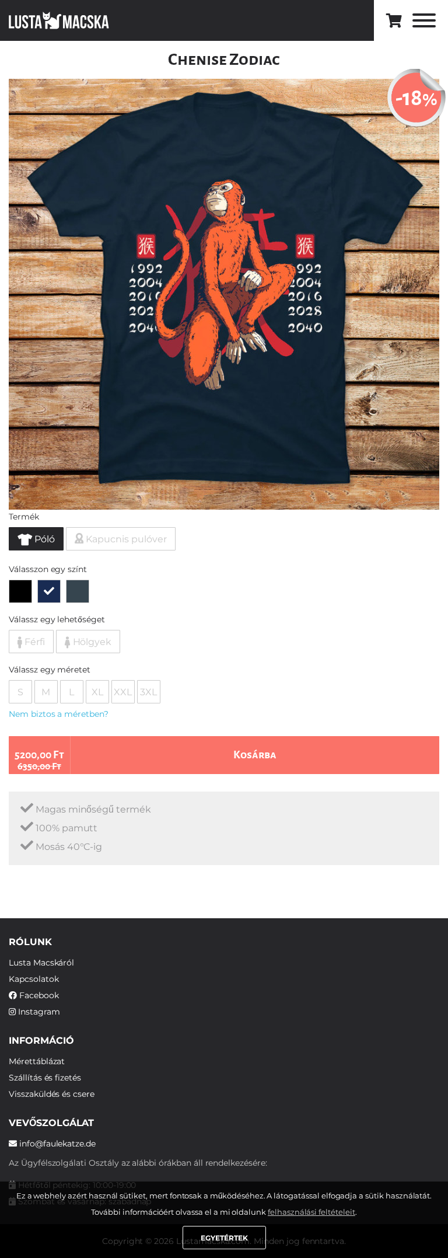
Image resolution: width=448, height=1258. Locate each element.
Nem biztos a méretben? (58, 714)
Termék (24, 516)
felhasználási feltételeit (311, 1212)
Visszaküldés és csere (51, 1094)
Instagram (38, 1011)
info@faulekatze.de (56, 1143)
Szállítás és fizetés (45, 1077)
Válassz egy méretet (49, 669)
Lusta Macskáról (41, 962)
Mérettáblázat (37, 1061)
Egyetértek (224, 1237)
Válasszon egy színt (48, 569)
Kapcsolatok (33, 979)
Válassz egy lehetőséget (57, 619)
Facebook (38, 995)
